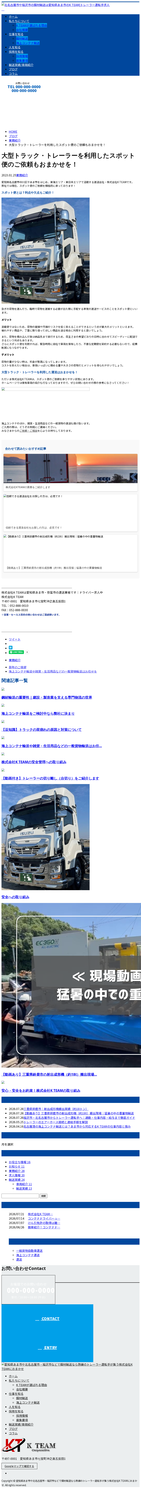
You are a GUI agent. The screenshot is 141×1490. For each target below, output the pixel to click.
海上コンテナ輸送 (28, 43)
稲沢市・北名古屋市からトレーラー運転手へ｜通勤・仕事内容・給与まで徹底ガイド (79, 1117)
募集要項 (22, 60)
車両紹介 (24, 1184)
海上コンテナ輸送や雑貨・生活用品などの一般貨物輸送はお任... (51, 745)
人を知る (15, 47)
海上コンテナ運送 (28, 1255)
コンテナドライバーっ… (44, 1218)
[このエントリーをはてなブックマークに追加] (10, 648)
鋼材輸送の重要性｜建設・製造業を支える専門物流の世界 (46, 697)
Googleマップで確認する (19, 1466)
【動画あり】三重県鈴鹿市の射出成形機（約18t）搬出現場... (49, 1074)
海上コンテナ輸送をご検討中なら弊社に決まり (38, 713)
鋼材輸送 (22, 38)
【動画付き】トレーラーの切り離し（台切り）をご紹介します (50, 778)
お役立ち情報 (19, 1162)
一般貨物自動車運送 (29, 1250)
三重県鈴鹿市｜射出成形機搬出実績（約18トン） (56, 1109)
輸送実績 (17, 1179)
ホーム (13, 16)
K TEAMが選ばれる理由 (31, 25)
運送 (19, 1259)
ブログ (13, 69)
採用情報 (22, 56)
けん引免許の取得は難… (44, 1223)
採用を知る (16, 51)
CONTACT (14, 95)
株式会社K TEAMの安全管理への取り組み (33, 762)
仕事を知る (16, 34)
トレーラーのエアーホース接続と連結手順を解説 (56, 1122)
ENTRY (50, 1347)
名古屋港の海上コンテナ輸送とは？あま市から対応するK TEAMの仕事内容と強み (77, 1126)
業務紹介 (22, 175)
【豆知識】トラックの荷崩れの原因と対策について (41, 729)
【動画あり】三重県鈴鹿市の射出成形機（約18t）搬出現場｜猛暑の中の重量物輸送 (79, 1113)
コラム (13, 73)
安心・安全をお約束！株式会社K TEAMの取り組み (40, 1090)
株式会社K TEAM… (40, 1214)
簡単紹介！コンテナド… (44, 1227)
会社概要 (22, 29)
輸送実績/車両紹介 (21, 65)
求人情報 (17, 1175)
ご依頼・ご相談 (28, 430)
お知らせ (17, 1166)
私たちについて (19, 21)
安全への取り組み (15, 897)
